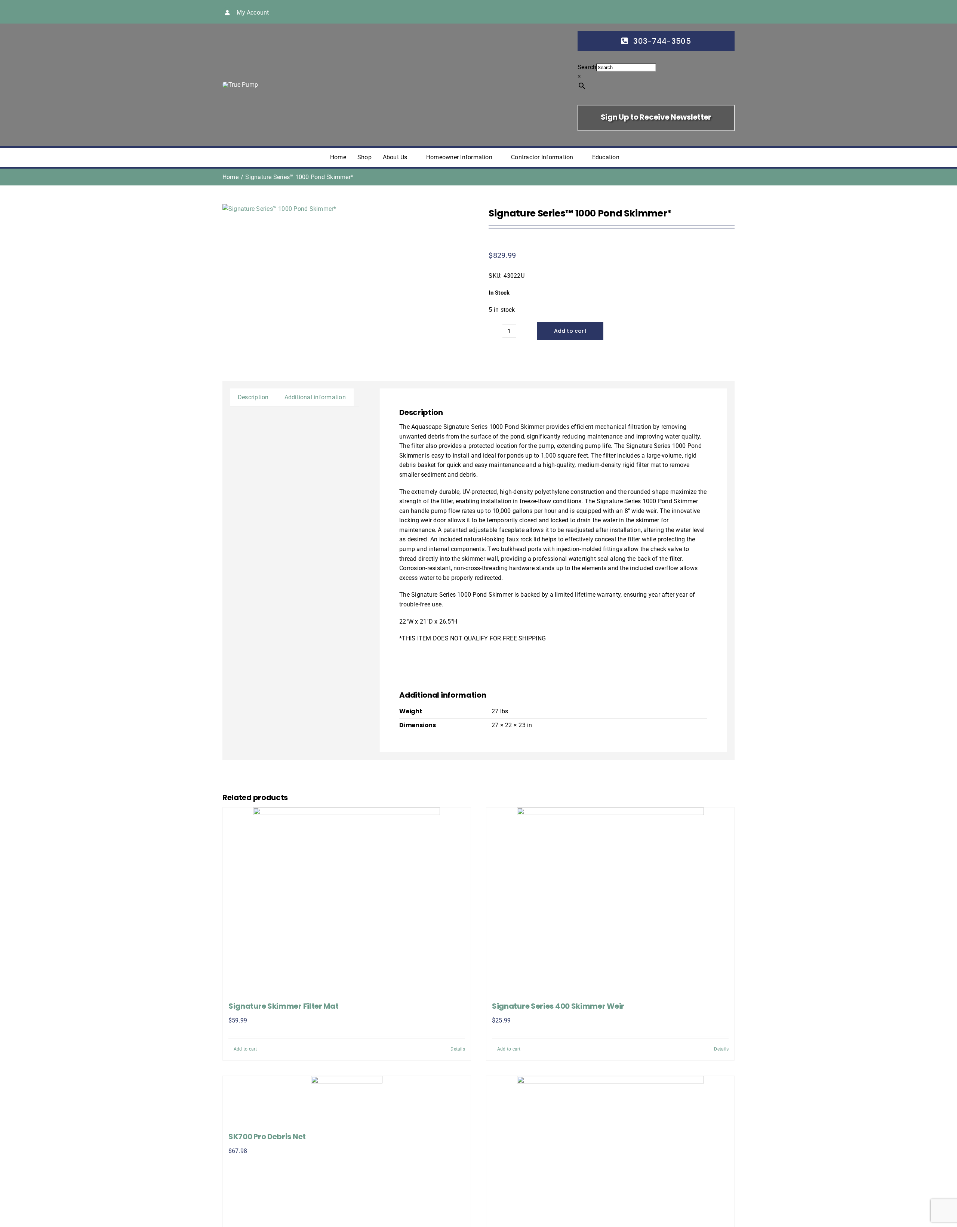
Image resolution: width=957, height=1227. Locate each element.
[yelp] (711, 12)
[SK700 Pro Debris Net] (347, 1100)
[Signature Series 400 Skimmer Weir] (610, 901)
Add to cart (570, 331)
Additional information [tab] (315, 397)
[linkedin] (699, 12)
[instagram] (675, 12)
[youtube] (686, 12)
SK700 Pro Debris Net (267, 1136)
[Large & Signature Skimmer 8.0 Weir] (610, 1149)
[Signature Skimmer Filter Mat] (347, 901)
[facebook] (651, 12)
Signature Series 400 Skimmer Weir (558, 1006)
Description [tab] (253, 397)
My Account (253, 12)
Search (587, 67)
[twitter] (663, 12)
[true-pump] (240, 84)
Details (457, 1049)
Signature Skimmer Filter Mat (283, 1006)
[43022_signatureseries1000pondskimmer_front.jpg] (279, 209)
